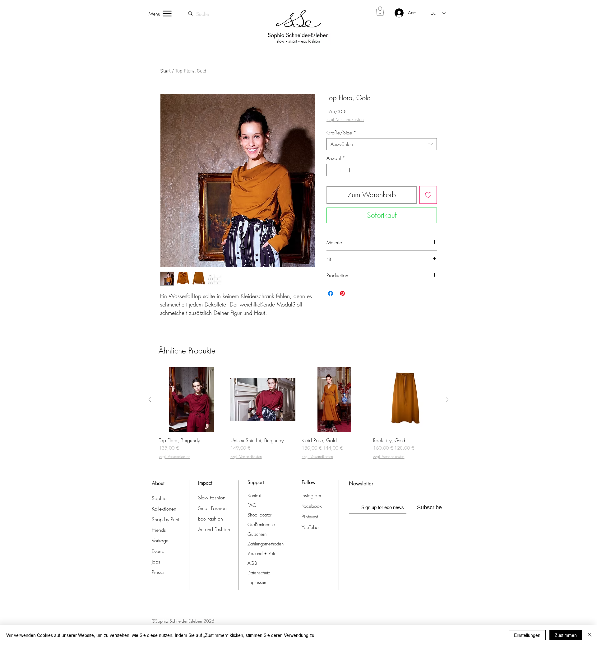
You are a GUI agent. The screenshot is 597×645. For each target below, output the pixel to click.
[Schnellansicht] (191, 399)
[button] (380, 11)
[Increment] (349, 170)
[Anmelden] (395, 13)
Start (165, 71)
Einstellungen (527, 635)
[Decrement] (331, 170)
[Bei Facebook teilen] (330, 293)
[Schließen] (589, 635)
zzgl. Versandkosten (345, 120)
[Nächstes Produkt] (447, 399)
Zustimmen (566, 635)
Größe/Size (341, 132)
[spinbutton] (340, 170)
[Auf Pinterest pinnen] (342, 293)
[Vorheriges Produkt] (150, 399)
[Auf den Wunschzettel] (428, 195)
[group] (298, 416)
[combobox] (381, 144)
